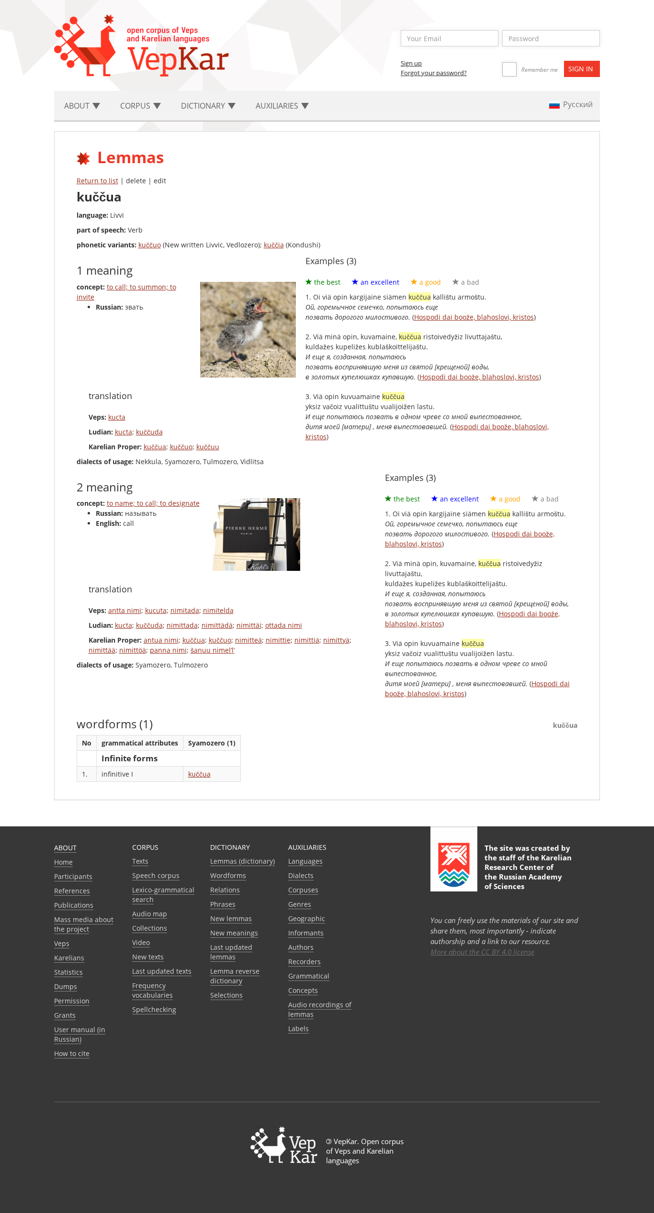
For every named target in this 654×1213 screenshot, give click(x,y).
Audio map (149, 913)
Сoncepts (303, 990)
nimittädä (217, 625)
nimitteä (248, 640)
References (72, 890)
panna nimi (168, 650)
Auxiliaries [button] (278, 105)
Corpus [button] (136, 105)
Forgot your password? (434, 72)
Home (63, 862)
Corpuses (303, 889)
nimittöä (132, 650)
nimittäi (249, 625)
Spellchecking (154, 1009)
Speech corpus (156, 875)
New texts (148, 956)
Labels (298, 1028)
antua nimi (161, 640)
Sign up (411, 63)
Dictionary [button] (204, 105)
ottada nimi (283, 625)
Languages (305, 861)
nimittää (102, 650)
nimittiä (306, 640)
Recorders (304, 961)
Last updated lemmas (231, 952)
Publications (73, 905)
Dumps (65, 986)
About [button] (77, 105)
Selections (226, 995)
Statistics (68, 972)
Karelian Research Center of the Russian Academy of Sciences (528, 872)
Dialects (301, 875)
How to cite (72, 1053)
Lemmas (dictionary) (242, 861)
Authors (301, 947)
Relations (225, 889)
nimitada (184, 610)
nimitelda (218, 610)
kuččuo (149, 244)
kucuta (156, 610)
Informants (306, 932)
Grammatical (308, 975)
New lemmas (231, 918)
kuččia (274, 244)
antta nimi (124, 610)
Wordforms (228, 875)
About (65, 847)
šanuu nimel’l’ (213, 650)
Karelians (69, 957)
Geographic (306, 918)
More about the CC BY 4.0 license (482, 952)
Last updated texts (162, 971)
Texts (140, 861)
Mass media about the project (83, 924)
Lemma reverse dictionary (234, 976)
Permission (72, 1000)
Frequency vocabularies (152, 990)
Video (141, 942)
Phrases (223, 904)
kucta (116, 417)
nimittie (278, 640)
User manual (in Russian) (79, 1034)
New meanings (234, 932)
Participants (73, 876)
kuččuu (207, 446)
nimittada (182, 625)
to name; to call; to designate (153, 503)
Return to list (97, 180)
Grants (65, 1015)
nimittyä (336, 640)
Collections (149, 928)
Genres (299, 904)
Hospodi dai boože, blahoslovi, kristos (474, 317)
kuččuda (149, 431)
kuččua (155, 446)
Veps (61, 943)
